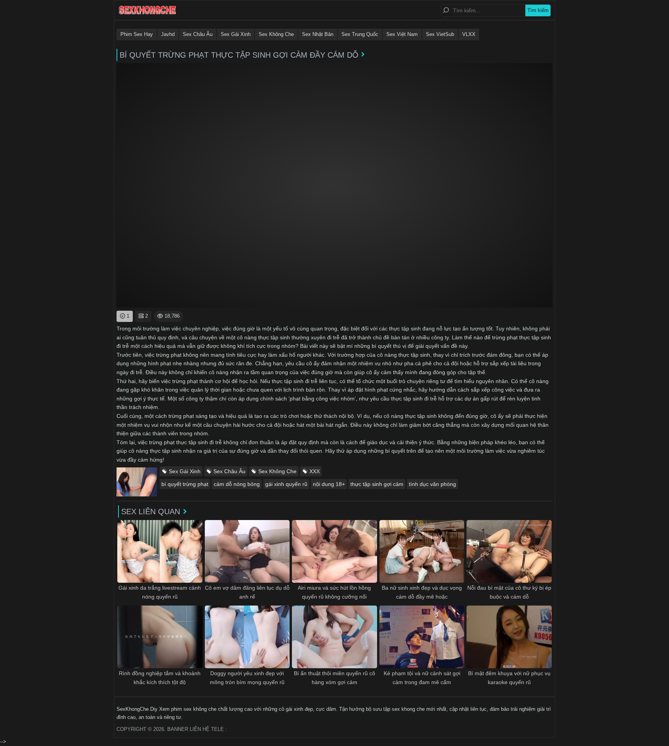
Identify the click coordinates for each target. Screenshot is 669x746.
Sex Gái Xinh (235, 34)
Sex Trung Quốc (359, 34)
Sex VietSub (440, 34)
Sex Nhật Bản (317, 34)
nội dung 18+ (329, 484)
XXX (314, 471)
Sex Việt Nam (402, 34)
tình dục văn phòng (432, 484)
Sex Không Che (276, 34)
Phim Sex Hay (136, 34)
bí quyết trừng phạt (184, 484)
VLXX (468, 34)
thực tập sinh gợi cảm (376, 484)
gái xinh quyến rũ (286, 484)
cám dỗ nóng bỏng (237, 484)
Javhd (168, 34)
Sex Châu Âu (198, 34)
